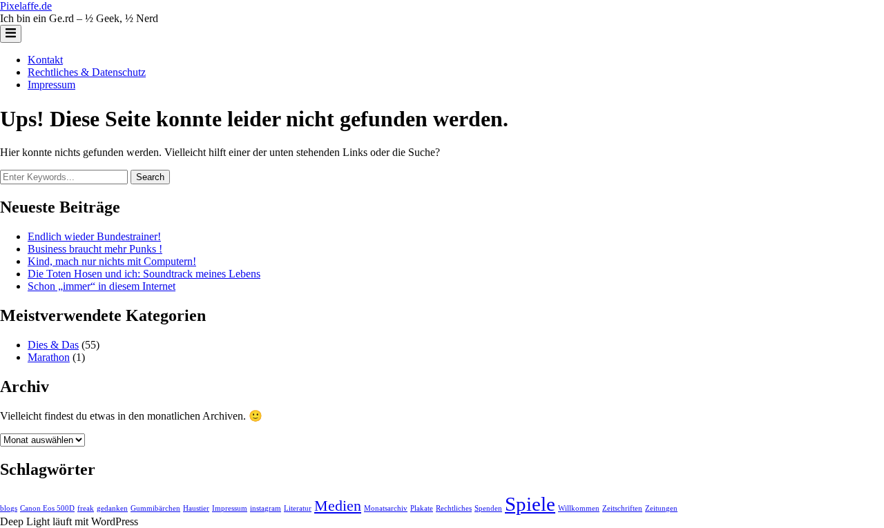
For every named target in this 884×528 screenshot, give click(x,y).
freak (85, 508)
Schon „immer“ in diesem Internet (101, 286)
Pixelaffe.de (26, 6)
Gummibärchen (155, 508)
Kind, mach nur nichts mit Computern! (112, 261)
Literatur (297, 508)
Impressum (51, 84)
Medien (337, 506)
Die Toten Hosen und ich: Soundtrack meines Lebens (144, 274)
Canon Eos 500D (47, 508)
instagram (265, 508)
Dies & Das (53, 345)
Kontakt (45, 60)
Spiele (530, 504)
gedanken (112, 508)
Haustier (196, 508)
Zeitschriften (622, 508)
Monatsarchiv (385, 508)
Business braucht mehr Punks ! (95, 249)
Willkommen (578, 508)
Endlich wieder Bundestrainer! (94, 236)
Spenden (488, 508)
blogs (8, 508)
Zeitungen (661, 508)
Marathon (49, 357)
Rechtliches (454, 508)
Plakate (421, 508)
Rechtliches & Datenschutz (87, 72)
